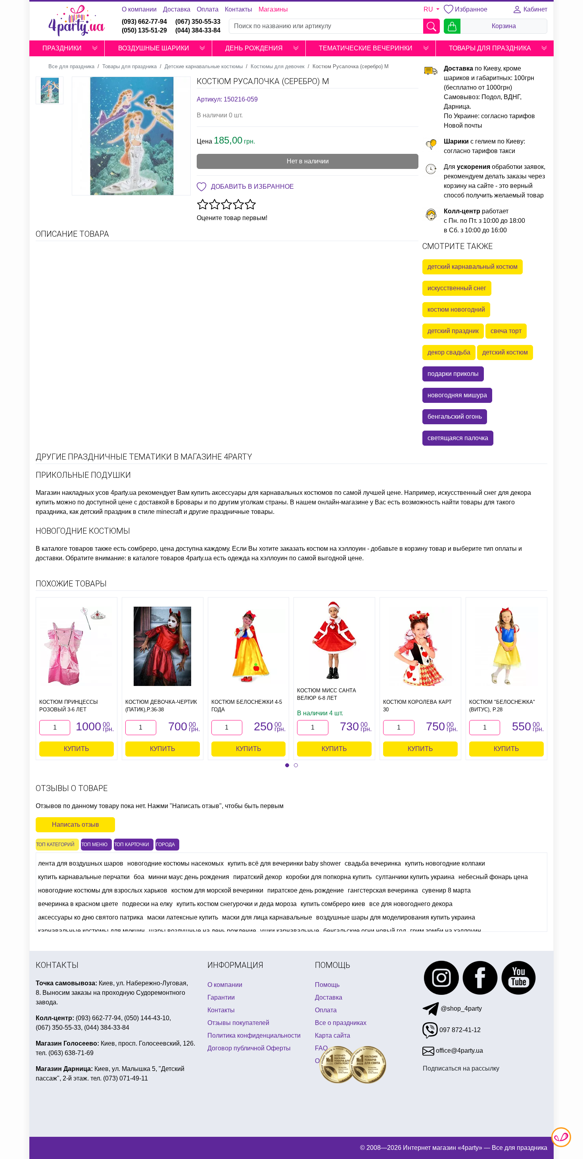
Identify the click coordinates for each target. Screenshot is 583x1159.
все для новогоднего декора (411, 903)
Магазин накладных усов (72, 492)
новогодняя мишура (457, 395)
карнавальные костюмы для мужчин (91, 930)
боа (139, 877)
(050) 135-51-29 (144, 30)
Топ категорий (55, 844)
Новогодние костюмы (83, 531)
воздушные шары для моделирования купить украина (395, 917)
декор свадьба (449, 352)
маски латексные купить (182, 917)
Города (165, 844)
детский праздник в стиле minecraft (131, 511)
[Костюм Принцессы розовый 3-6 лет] (76, 646)
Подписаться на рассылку (461, 1068)
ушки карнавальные (289, 930)
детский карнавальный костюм (473, 266)
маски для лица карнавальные (267, 917)
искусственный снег (457, 288)
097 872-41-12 (459, 1030)
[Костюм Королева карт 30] (420, 646)
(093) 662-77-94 (144, 21)
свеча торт (506, 331)
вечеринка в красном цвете (78, 903)
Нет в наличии (308, 161)
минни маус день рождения (188, 877)
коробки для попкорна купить (329, 877)
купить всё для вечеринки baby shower (284, 863)
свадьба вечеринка (373, 863)
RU (429, 9)
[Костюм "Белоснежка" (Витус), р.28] (506, 646)
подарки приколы (453, 373)
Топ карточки (131, 844)
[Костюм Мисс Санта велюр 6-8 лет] (334, 640)
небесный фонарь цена (493, 877)
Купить (76, 748)
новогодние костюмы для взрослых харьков (102, 890)
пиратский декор (257, 877)
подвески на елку (147, 903)
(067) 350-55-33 (198, 21)
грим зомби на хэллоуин (445, 930)
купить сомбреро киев (333, 903)
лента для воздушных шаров (80, 863)
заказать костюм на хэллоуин (323, 548)
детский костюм (505, 352)
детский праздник (453, 331)
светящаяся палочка (458, 438)
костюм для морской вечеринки (217, 890)
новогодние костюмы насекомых (175, 863)
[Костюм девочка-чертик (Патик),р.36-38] (162, 646)
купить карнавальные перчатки (84, 877)
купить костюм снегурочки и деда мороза (236, 903)
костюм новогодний (456, 309)
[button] (94, 48)
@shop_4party (460, 1008)
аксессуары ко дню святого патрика (90, 917)
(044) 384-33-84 (198, 30)
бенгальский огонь (455, 416)
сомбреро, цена (151, 548)
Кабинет (534, 9)
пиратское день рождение (305, 890)
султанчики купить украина (415, 877)
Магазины (273, 9)
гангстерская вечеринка (383, 890)
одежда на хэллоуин (258, 558)
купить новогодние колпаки (445, 863)
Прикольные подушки (83, 475)
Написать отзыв (75, 824)
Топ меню (94, 844)
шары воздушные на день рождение (202, 930)
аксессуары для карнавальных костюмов (272, 492)
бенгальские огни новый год (364, 930)
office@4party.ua (458, 1050)
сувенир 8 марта (446, 890)
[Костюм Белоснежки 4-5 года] (248, 646)
